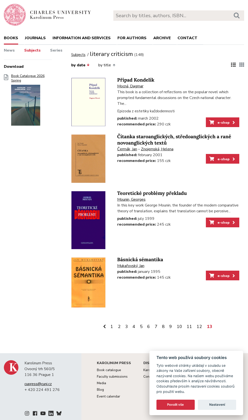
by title (104, 65)
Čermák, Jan (127, 149)
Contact (187, 38)
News (9, 50)
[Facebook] (35, 414)
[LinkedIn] (51, 414)
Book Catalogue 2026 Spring (28, 78)
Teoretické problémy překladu (152, 193)
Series (56, 50)
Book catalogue (109, 370)
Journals (35, 38)
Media (101, 383)
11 (189, 326)
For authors (132, 38)
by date (78, 65)
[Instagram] (27, 414)
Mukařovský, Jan (130, 265)
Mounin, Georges (131, 199)
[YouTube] (43, 414)
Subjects (32, 50)
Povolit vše (175, 404)
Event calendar (108, 396)
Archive (162, 38)
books (11, 38)
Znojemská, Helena (157, 149)
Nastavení (217, 404)
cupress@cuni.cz (38, 384)
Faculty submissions (112, 376)
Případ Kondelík (136, 80)
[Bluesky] (59, 414)
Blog (100, 389)
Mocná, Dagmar (130, 86)
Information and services (82, 38)
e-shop (223, 122)
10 (179, 326)
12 (199, 326)
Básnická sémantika (140, 260)
